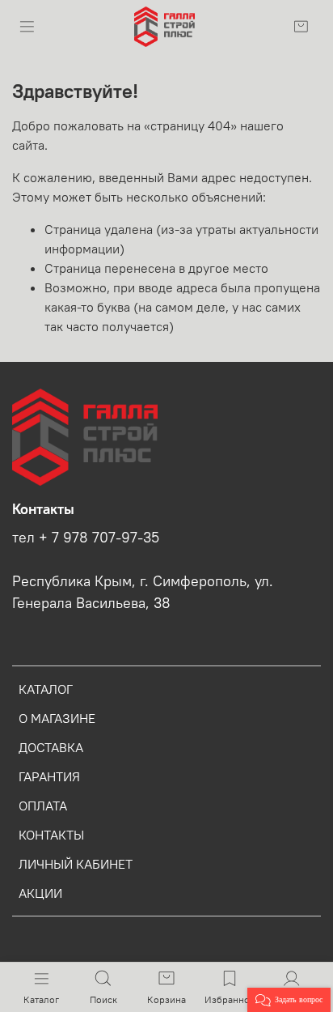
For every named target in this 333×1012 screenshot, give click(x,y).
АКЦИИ (40, 893)
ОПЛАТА (43, 805)
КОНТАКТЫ (51, 835)
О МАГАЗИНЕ (57, 718)
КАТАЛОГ (46, 689)
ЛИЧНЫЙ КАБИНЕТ (76, 864)
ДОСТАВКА (51, 747)
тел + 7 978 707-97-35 (85, 537)
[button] (289, 1000)
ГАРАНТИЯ (49, 776)
